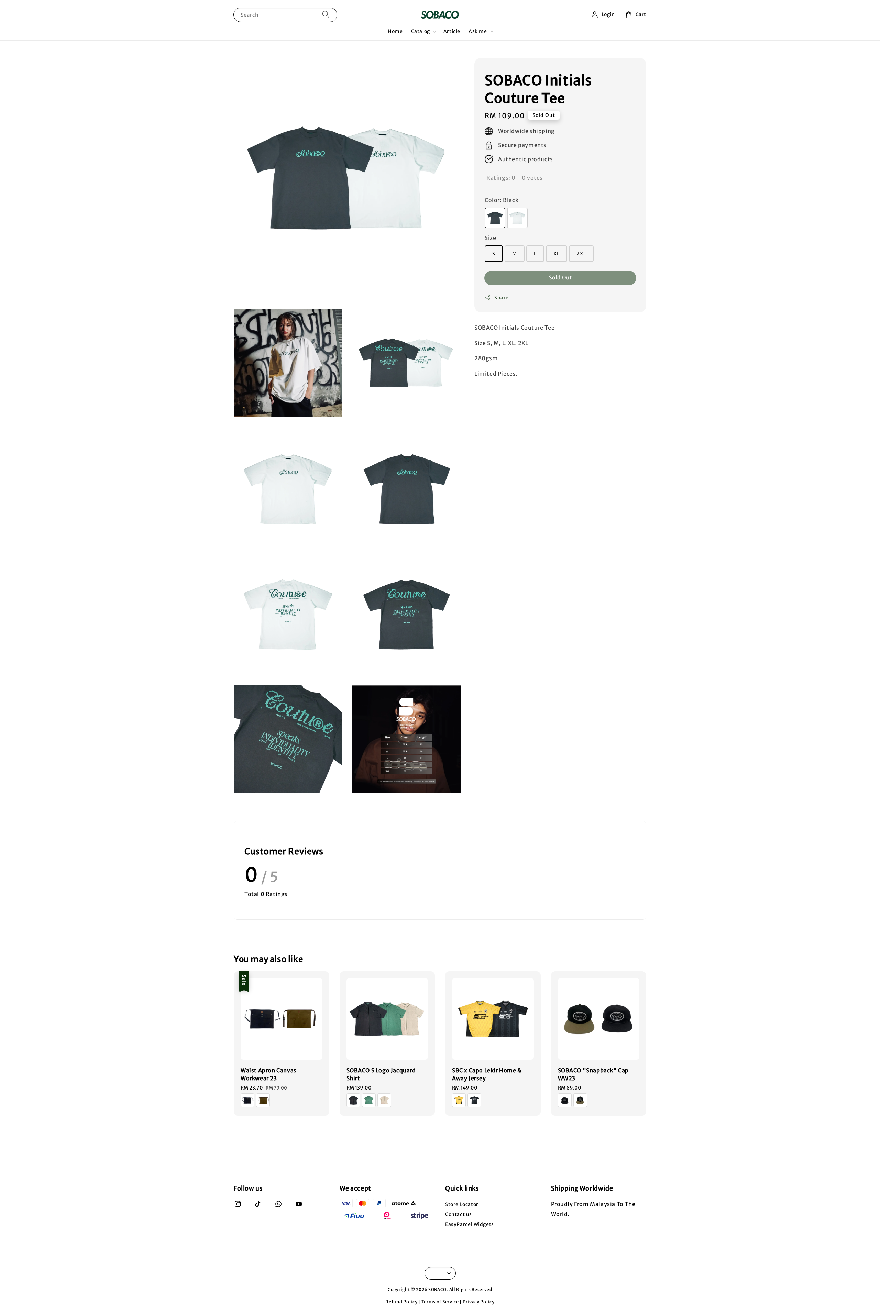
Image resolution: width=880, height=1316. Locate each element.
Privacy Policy (479, 1302)
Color (501, 200)
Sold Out (560, 277)
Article (451, 31)
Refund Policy (401, 1302)
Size (490, 237)
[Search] (326, 14)
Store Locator (461, 1204)
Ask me (478, 31)
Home (395, 31)
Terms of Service (440, 1302)
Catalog (420, 31)
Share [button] (501, 298)
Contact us (458, 1214)
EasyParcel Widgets (469, 1224)
